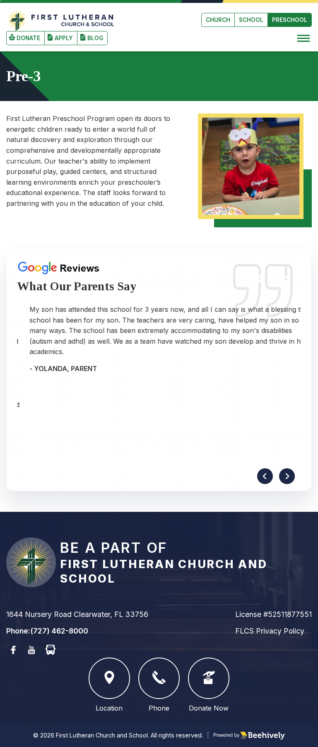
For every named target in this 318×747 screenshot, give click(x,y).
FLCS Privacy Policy (269, 631)
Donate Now (209, 708)
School (251, 20)
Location (109, 708)
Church (218, 20)
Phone (159, 708)
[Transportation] (50, 650)
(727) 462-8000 (59, 631)
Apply (64, 38)
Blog (95, 38)
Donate (28, 38)
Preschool (289, 20)
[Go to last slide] (265, 476)
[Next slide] (287, 476)
